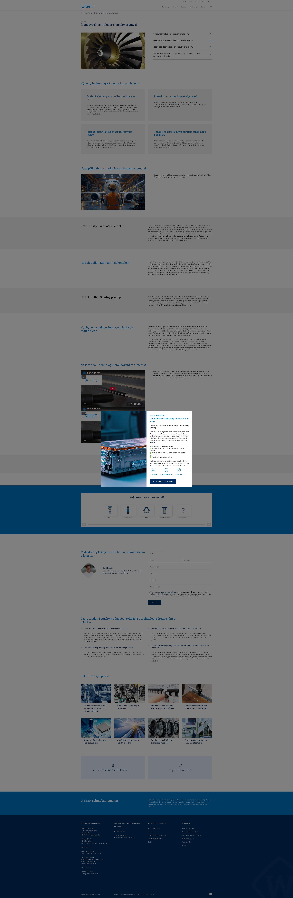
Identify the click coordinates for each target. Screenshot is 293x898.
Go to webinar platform (163, 481)
